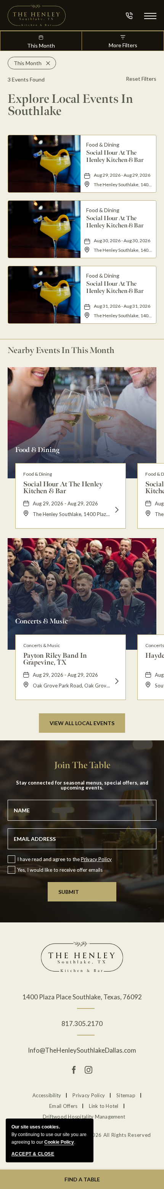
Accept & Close (32, 1154)
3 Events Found (26, 79)
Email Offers (63, 1106)
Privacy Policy (96, 859)
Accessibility (46, 1095)
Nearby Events (61, 350)
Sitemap (125, 1095)
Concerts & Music (41, 621)
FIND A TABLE (82, 1179)
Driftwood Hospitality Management (84, 1117)
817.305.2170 (82, 1024)
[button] (150, 15)
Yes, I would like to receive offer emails (60, 870)
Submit (68, 892)
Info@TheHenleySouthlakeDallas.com (82, 1050)
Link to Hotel (103, 1106)
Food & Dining (37, 449)
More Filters (123, 45)
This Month (41, 45)
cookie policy (59, 1142)
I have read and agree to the (64, 859)
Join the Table (82, 765)
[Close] (46, 63)
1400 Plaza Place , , (82, 997)
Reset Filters (141, 78)
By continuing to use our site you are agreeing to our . (49, 1134)
